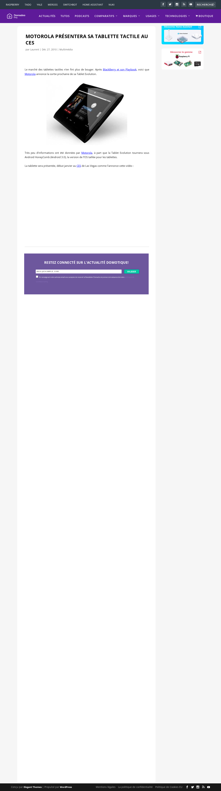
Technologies (176, 16)
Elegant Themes (33, 787)
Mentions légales (106, 787)
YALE (39, 4)
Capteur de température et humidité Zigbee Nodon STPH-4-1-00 (83, 509)
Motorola (30, 74)
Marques (130, 16)
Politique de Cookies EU (168, 787)
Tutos (65, 16)
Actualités (47, 16)
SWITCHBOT (70, 4)
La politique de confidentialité (135, 787)
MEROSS (53, 4)
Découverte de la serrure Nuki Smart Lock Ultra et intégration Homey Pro (84, 390)
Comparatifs (104, 16)
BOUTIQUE (205, 16)
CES (79, 165)
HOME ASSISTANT (93, 4)
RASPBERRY (12, 4)
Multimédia (66, 49)
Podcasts (82, 16)
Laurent (34, 49)
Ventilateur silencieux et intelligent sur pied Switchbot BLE (78, 746)
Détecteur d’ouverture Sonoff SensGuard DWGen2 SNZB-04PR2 (82, 628)
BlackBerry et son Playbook (120, 69)
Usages (151, 16)
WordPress (66, 787)
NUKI (111, 4)
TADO (28, 4)
